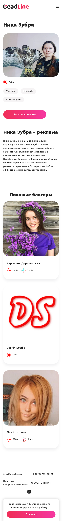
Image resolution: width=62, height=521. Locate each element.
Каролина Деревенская (23, 263)
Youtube (11, 91)
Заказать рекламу (24, 114)
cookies (41, 504)
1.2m (11, 82)
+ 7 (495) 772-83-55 (42, 474)
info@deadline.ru (12, 474)
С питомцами (13, 99)
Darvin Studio (16, 347)
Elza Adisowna (16, 432)
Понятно (31, 514)
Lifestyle (28, 91)
